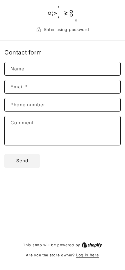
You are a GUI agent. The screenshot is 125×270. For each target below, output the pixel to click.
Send (22, 160)
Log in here (87, 255)
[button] (62, 29)
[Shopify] (92, 244)
